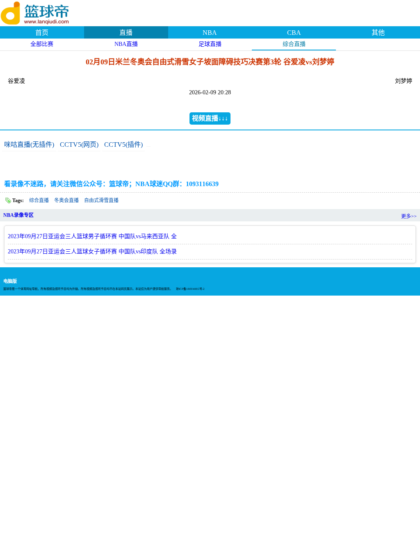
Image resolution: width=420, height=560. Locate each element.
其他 (378, 32)
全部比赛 (41, 44)
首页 (41, 32)
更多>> (409, 216)
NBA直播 (126, 44)
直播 (125, 32)
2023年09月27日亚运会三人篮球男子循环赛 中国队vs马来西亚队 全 (92, 236)
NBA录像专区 (18, 215)
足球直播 (210, 44)
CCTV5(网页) (79, 144)
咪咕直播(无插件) (29, 144)
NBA (210, 32)
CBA (294, 32)
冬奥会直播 (66, 200)
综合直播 (294, 44)
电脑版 (10, 281)
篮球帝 (45, 12)
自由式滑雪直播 (101, 200)
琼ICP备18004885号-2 (190, 289)
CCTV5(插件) (123, 144)
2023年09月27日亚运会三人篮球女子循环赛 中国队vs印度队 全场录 (92, 251)
